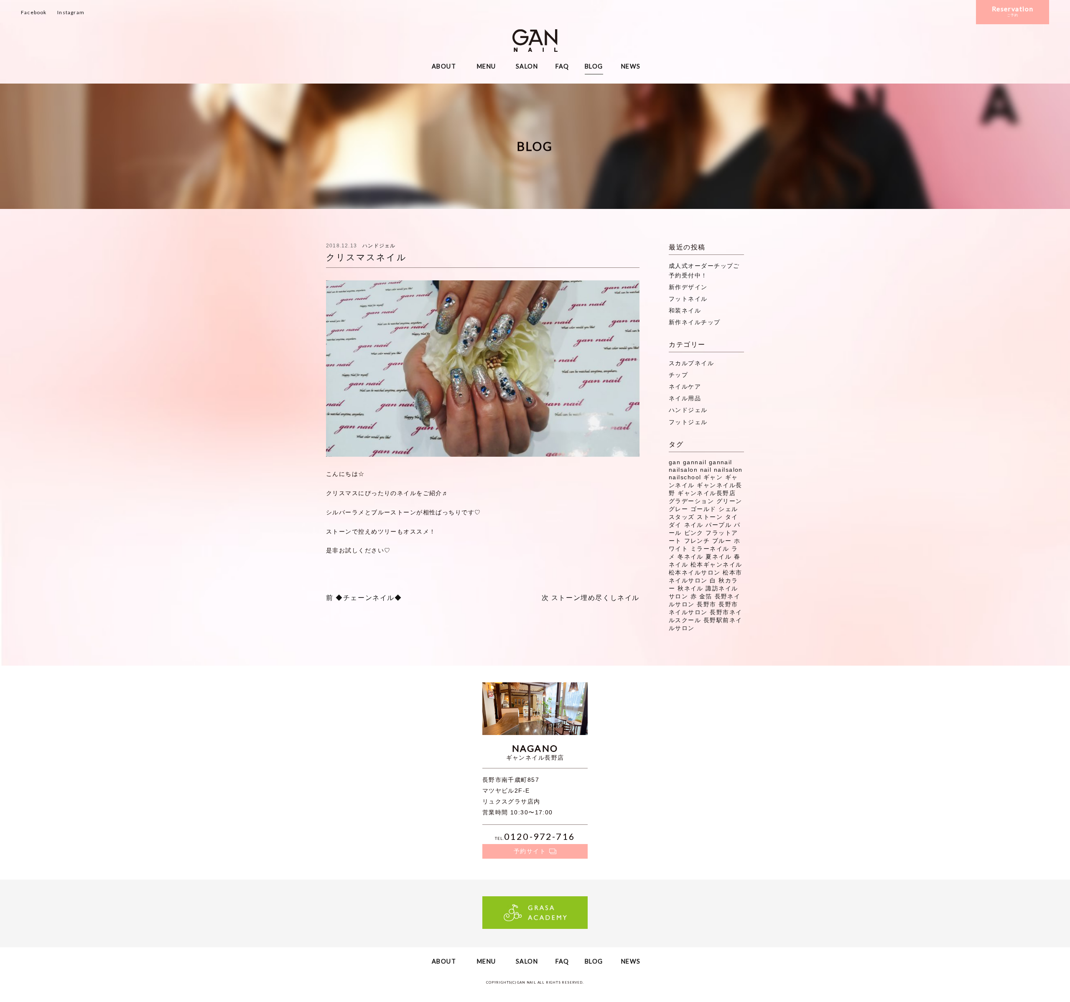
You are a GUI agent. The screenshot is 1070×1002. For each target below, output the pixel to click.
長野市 (706, 604)
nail (706, 469)
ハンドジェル (378, 246)
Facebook (34, 12)
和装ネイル (685, 310)
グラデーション (691, 501)
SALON (527, 66)
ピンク (693, 532)
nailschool (685, 477)
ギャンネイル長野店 (707, 493)
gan (674, 462)
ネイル (693, 524)
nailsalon (728, 469)
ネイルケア (685, 386)
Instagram (70, 12)
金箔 (705, 596)
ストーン (710, 517)
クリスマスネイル (366, 257)
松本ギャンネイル (716, 564)
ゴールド (703, 509)
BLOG (594, 66)
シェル (728, 509)
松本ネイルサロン (695, 572)
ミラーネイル (709, 548)
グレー (678, 509)
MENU (486, 66)
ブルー (721, 540)
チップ (678, 374)
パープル (718, 524)
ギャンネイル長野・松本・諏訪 (535, 40)
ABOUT (444, 66)
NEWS (631, 66)
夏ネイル (718, 556)
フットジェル (688, 422)
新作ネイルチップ (695, 322)
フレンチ (697, 540)
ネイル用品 (685, 398)
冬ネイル (690, 556)
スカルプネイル (691, 363)
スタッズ (682, 517)
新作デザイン (688, 287)
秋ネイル (690, 588)
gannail (694, 462)
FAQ (562, 66)
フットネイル (688, 298)
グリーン (729, 501)
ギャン (713, 477)
